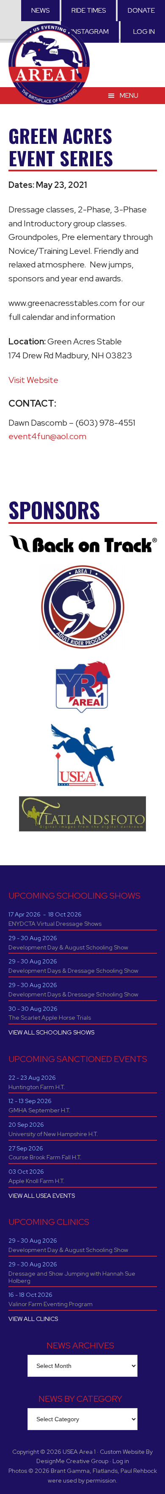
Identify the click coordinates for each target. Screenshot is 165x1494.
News (40, 10)
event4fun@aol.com (47, 436)
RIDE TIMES (89, 10)
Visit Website (33, 379)
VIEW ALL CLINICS (33, 1319)
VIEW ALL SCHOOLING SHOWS (51, 1032)
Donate (141, 10)
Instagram (90, 31)
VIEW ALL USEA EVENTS (41, 1196)
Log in (144, 31)
